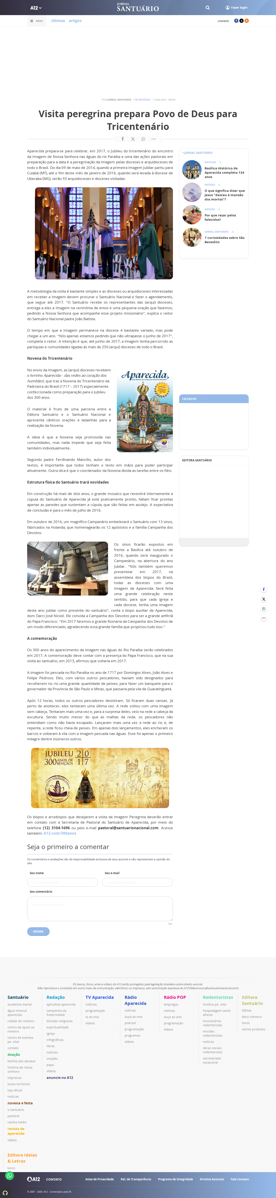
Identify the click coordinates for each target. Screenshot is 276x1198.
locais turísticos (19, 1084)
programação (95, 1011)
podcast (130, 1023)
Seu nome (37, 873)
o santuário (16, 1110)
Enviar (38, 931)
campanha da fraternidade (56, 1013)
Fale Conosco (240, 1179)
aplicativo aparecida (61, 1004)
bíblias (247, 1010)
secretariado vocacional (212, 1060)
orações (52, 1058)
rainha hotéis (17, 1122)
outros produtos (253, 1029)
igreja (51, 1033)
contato (223, 21)
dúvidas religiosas (60, 1021)
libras (51, 1046)
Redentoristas (218, 997)
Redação (56, 997)
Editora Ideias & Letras (22, 1158)
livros (246, 1023)
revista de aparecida (16, 1131)
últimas (58, 20)
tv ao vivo (92, 1017)
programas (132, 1035)
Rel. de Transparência (136, 1179)
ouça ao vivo (133, 1017)
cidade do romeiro (21, 1021)
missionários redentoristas (212, 1023)
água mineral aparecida (17, 1013)
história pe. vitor (215, 1004)
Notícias (144, 99)
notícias (13, 1096)
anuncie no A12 (60, 1077)
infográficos (55, 1040)
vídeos (12, 1140)
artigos (75, 20)
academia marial (20, 1004)
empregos (171, 1004)
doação (14, 1054)
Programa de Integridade (175, 1179)
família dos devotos (22, 1061)
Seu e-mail (112, 873)
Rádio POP (175, 997)
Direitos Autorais (212, 1179)
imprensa (14, 1078)
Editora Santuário (252, 1000)
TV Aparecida (100, 997)
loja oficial (15, 1090)
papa (50, 1065)
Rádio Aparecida (135, 1000)
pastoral (13, 1116)
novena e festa (20, 1103)
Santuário (18, 997)
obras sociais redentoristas (212, 1050)
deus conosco (252, 1017)
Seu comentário (41, 892)
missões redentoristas (212, 1033)
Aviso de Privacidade (99, 1179)
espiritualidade (58, 1027)
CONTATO (54, 1179)
